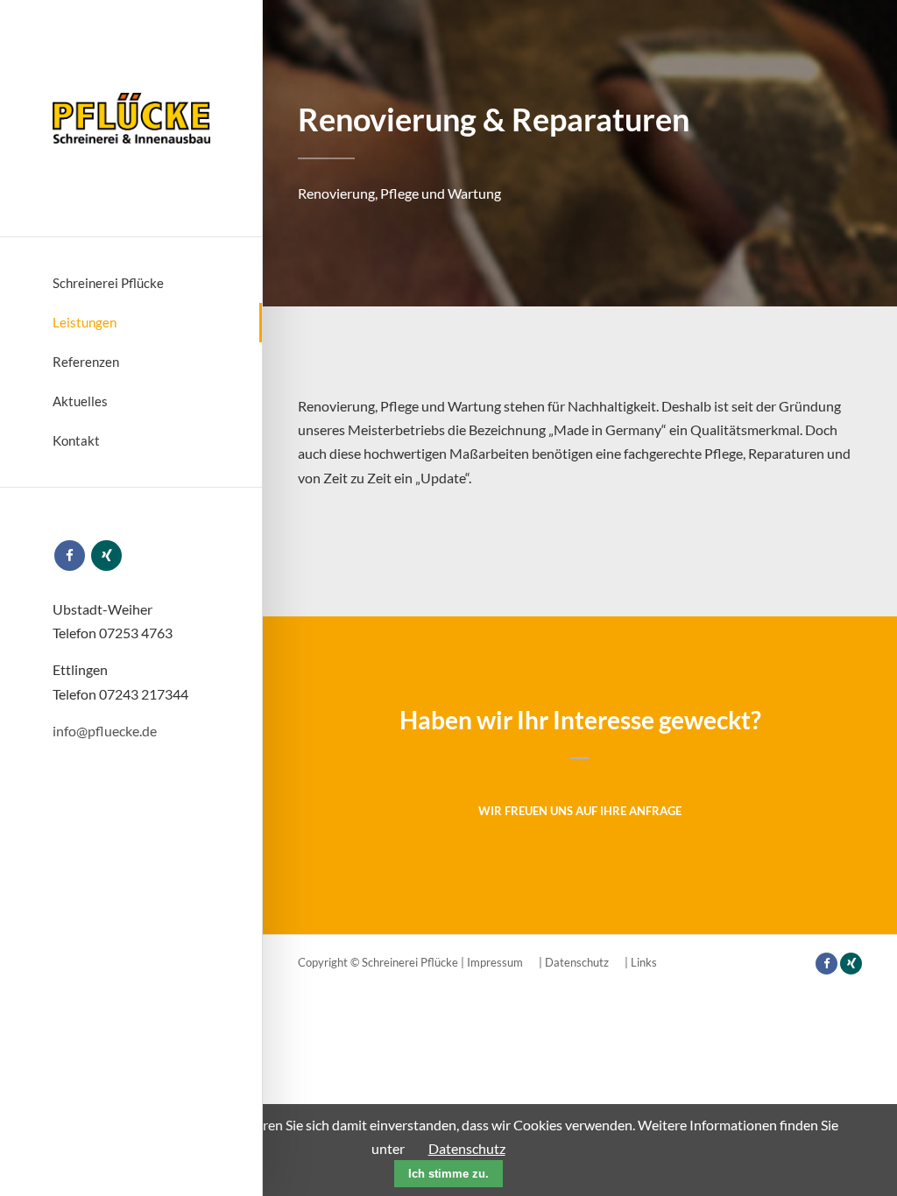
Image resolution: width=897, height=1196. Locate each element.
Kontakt (76, 440)
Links (644, 962)
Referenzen (86, 361)
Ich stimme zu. (448, 1173)
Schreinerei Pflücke (108, 283)
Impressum (495, 962)
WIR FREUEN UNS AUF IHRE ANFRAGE (580, 811)
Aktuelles (80, 401)
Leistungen (85, 322)
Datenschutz (577, 962)
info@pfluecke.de (105, 730)
